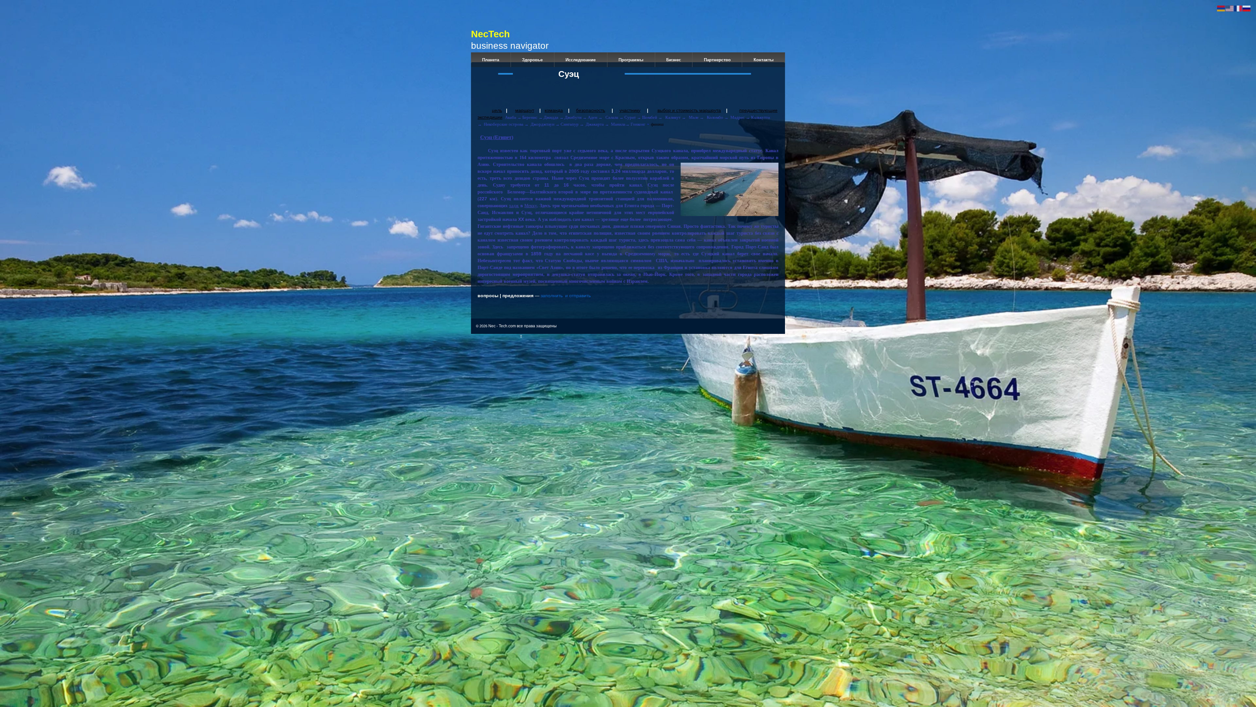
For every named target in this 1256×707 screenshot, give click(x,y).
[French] (1238, 8)
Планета (490, 59)
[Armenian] (1221, 8)
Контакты (764, 59)
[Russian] (1247, 8)
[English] (1230, 8)
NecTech (531, 34)
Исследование (581, 59)
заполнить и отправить (566, 295)
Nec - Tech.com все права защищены (522, 326)
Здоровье (532, 59)
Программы (631, 59)
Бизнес (673, 59)
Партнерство (717, 59)
